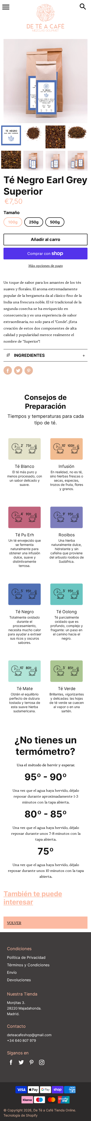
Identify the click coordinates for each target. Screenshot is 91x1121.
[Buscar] (82, 7)
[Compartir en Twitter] (18, 370)
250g (33, 222)
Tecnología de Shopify (21, 1115)
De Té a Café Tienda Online (54, 1110)
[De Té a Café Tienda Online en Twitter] (21, 1065)
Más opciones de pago (45, 265)
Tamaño (12, 212)
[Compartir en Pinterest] (28, 370)
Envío (12, 972)
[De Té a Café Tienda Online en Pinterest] (31, 1065)
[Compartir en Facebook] (8, 370)
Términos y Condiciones (28, 965)
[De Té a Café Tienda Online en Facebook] (11, 1065)
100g (13, 222)
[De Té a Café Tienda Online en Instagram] (42, 1065)
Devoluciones (19, 980)
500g (55, 222)
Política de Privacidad (26, 957)
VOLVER (14, 922)
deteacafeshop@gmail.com (29, 1035)
